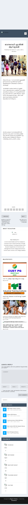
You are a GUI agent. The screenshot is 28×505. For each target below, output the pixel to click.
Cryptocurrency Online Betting (15, 420)
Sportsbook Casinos (17, 410)
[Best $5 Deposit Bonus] (4, 433)
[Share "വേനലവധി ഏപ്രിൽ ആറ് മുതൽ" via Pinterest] (14, 209)
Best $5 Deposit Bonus (12, 432)
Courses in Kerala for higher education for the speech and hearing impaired (14, 317)
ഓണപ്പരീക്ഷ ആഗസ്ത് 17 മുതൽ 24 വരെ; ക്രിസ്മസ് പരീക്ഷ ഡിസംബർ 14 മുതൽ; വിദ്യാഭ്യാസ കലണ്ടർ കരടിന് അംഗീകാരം (13, 326)
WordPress (14, 500)
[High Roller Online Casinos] (4, 409)
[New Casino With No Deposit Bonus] (4, 427)
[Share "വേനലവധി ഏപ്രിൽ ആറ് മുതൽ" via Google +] (11, 209)
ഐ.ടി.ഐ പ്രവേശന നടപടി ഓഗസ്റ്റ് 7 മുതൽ (14, 296)
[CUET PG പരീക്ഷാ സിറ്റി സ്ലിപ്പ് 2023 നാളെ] (15, 269)
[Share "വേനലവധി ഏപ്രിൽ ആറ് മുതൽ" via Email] (19, 209)
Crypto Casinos (16, 421)
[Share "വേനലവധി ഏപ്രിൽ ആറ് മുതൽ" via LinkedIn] (16, 209)
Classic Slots (15, 427)
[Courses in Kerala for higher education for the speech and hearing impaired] (15, 307)
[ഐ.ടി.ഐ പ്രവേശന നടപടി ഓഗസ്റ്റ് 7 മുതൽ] (15, 288)
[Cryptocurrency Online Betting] (4, 421)
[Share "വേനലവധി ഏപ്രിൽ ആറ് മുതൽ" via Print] (22, 209)
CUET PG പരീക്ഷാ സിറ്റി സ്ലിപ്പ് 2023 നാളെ (13, 278)
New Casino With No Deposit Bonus (16, 426)
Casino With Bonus (12, 414)
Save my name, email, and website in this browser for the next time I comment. (13, 391)
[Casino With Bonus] (4, 415)
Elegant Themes (14, 499)
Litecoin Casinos (16, 415)
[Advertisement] (14, 15)
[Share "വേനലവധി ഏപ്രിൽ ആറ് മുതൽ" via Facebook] (5, 209)
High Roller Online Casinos (13, 408)
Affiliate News (16, 433)
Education (14, 51)
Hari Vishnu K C (12, 49)
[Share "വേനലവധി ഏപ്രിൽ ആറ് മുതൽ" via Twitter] (8, 209)
